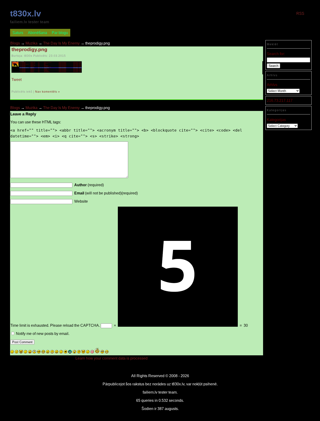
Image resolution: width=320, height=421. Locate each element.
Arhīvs (272, 85)
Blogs (15, 43)
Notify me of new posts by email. (42, 334)
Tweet (16, 80)
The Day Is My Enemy (61, 43)
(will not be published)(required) (106, 193)
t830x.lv (25, 13)
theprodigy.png (29, 49)
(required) (89, 185)
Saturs (17, 33)
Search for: (276, 54)
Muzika (31, 43)
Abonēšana (37, 33)
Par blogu (60, 33)
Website (81, 201)
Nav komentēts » (47, 91)
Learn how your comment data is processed (111, 358)
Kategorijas (276, 120)
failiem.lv (150, 392)
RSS (300, 13)
